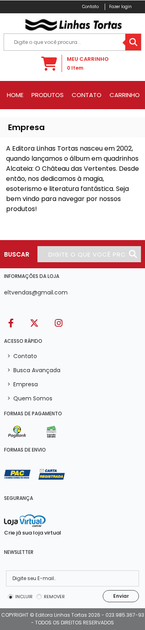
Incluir (24, 596)
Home (15, 95)
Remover (54, 596)
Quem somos (29, 398)
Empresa (22, 384)
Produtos (47, 95)
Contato (87, 95)
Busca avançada (33, 370)
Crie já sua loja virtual (32, 533)
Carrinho (125, 95)
